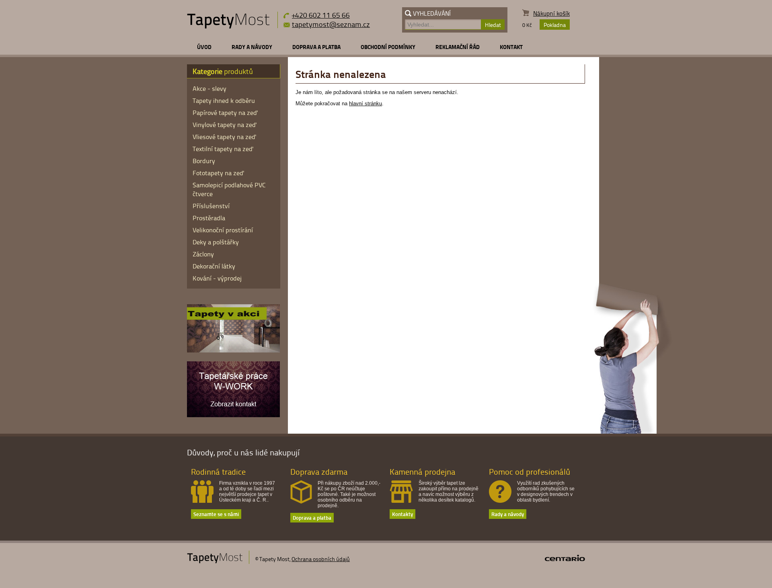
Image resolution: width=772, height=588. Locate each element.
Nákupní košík (551, 13)
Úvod (204, 47)
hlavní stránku (365, 103)
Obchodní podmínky (388, 47)
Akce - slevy (209, 88)
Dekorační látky (214, 266)
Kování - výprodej (217, 278)
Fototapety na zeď (218, 172)
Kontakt (511, 47)
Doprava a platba (316, 47)
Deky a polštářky (216, 242)
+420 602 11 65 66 (321, 15)
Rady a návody (252, 47)
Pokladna (555, 25)
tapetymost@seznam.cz (331, 24)
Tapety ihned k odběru (224, 100)
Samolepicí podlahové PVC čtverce (229, 189)
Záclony (203, 254)
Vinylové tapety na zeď (225, 124)
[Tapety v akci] (233, 350)
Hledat (493, 25)
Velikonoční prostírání (223, 229)
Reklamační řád (457, 47)
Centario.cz (565, 558)
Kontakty (402, 514)
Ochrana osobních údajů (321, 559)
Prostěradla (209, 217)
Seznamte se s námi (216, 514)
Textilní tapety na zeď (223, 148)
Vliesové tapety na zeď (225, 136)
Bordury (204, 160)
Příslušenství (211, 205)
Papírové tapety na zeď (225, 112)
